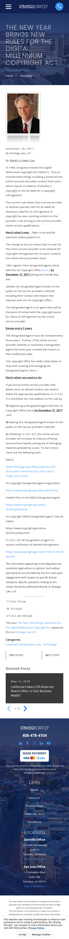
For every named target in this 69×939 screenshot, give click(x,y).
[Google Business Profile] (20, 743)
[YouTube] (48, 743)
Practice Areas (34, 806)
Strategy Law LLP (25, 632)
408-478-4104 (34, 735)
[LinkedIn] (41, 743)
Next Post (52, 655)
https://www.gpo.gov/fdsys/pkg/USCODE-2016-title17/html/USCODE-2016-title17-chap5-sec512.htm (31, 471)
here (46, 270)
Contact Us (34, 822)
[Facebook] (27, 743)
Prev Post (16, 655)
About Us (34, 797)
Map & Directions (34, 858)
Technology (50, 644)
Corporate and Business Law (23, 644)
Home (34, 789)
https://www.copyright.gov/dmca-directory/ (32, 490)
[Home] (33, 6)
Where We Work (35, 814)
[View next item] (25, 709)
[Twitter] (34, 743)
